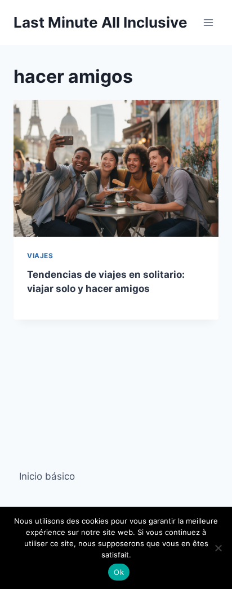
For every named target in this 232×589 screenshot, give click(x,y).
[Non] (218, 547)
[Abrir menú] (208, 22)
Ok (119, 572)
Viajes (40, 255)
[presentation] (116, 168)
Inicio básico (47, 476)
